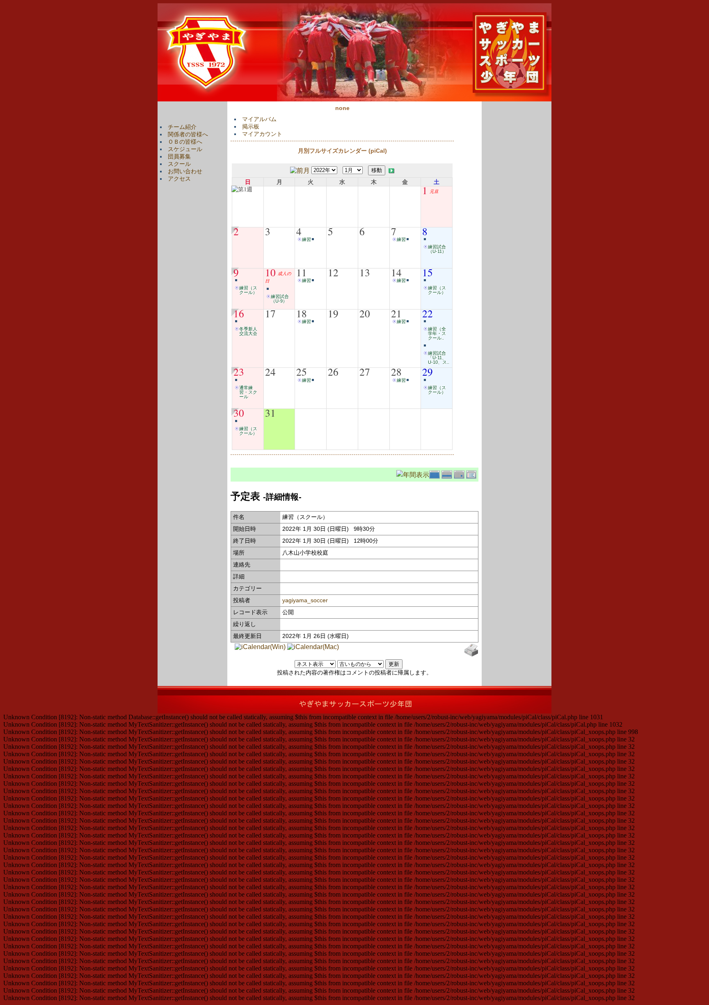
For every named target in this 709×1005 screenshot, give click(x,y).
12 (333, 272)
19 (333, 313)
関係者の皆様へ (188, 134)
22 (427, 313)
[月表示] (435, 473)
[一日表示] (460, 473)
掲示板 (250, 126)
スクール (179, 164)
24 (270, 371)
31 (270, 412)
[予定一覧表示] (472, 473)
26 (333, 371)
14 (396, 272)
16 (238, 313)
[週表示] (447, 473)
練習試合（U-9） (280, 298)
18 (301, 313)
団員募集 (179, 156)
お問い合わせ (185, 171)
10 (270, 272)
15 (427, 272)
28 (396, 371)
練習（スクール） (248, 290)
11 (301, 272)
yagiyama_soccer (305, 600)
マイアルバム (259, 119)
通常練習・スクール (248, 392)
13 (364, 272)
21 (396, 313)
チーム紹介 (182, 127)
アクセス (179, 178)
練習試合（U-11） (437, 249)
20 (364, 313)
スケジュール (185, 149)
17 (270, 313)
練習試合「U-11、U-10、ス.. (438, 358)
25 (301, 371)
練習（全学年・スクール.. (437, 333)
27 (364, 371)
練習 (306, 239)
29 (427, 371)
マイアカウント (262, 134)
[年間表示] (412, 473)
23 (238, 371)
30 (238, 412)
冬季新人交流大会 (248, 331)
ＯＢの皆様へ (185, 141)
